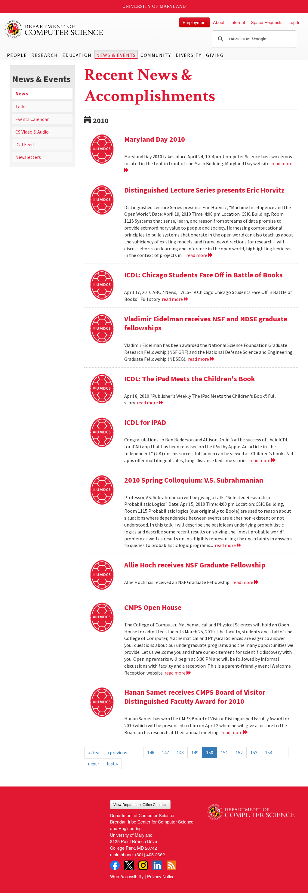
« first (94, 752)
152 (239, 752)
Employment (195, 22)
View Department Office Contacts (140, 804)
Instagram (143, 865)
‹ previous (117, 752)
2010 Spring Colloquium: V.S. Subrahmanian (193, 480)
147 (165, 752)
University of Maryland (154, 6)
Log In (294, 22)
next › (93, 764)
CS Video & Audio (32, 132)
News (21, 93)
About (218, 22)
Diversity (189, 55)
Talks (20, 107)
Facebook (115, 865)
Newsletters (28, 157)
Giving (215, 55)
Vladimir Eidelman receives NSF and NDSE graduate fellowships (205, 323)
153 (253, 752)
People (17, 55)
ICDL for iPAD (145, 422)
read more (197, 255)
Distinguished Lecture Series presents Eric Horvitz (204, 190)
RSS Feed (171, 865)
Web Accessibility (126, 876)
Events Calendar (32, 119)
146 (150, 752)
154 (268, 752)
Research (44, 55)
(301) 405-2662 (150, 854)
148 (180, 752)
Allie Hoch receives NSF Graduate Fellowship (194, 565)
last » (112, 764)
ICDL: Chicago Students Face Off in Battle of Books (203, 275)
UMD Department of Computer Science (54, 29)
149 (195, 752)
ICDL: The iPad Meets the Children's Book (189, 378)
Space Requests (266, 22)
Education (76, 55)
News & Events (116, 55)
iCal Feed (24, 144)
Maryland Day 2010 (154, 139)
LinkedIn (157, 865)
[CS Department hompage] (250, 810)
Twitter (129, 865)
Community (155, 55)
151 (224, 752)
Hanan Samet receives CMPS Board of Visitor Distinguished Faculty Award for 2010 (194, 697)
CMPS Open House (152, 607)
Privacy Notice (160, 876)
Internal (237, 22)
